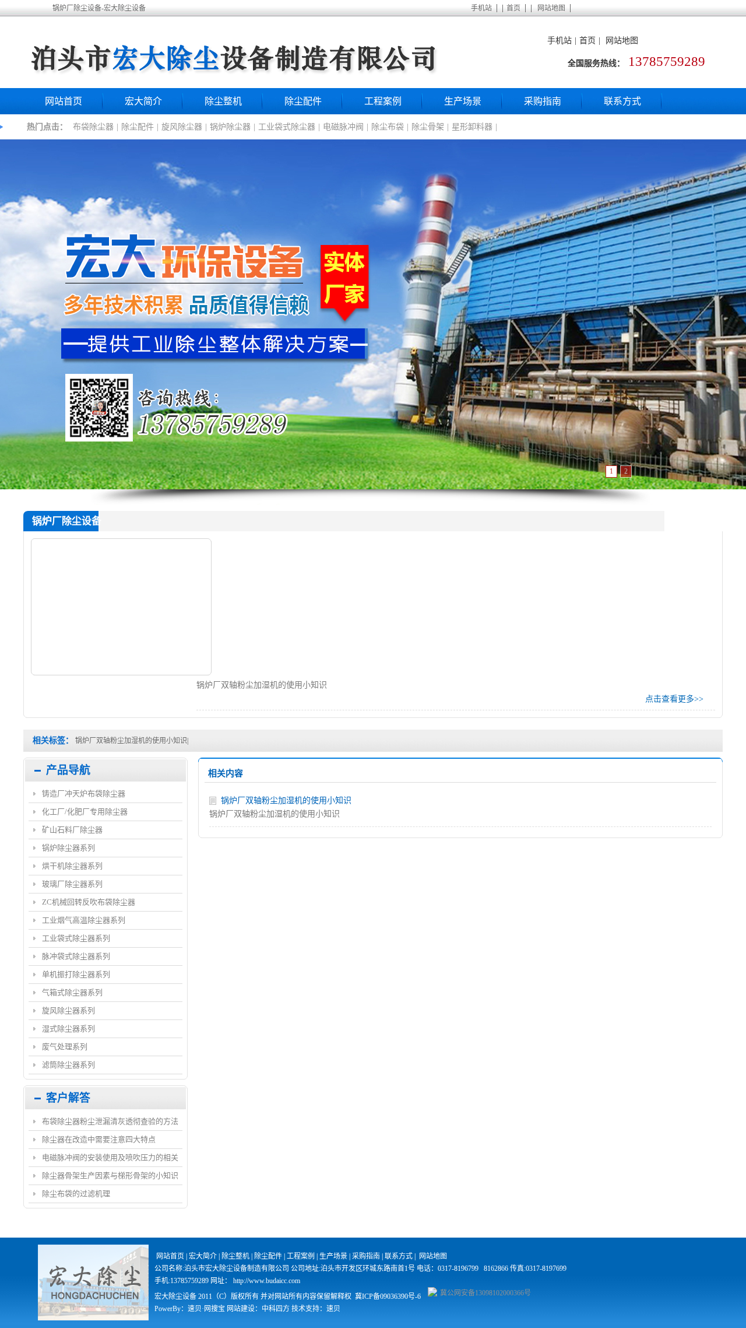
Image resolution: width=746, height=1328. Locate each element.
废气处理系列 (64, 1046)
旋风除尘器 (181, 126)
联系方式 (622, 101)
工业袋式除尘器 (286, 126)
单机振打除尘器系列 (76, 974)
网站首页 (63, 101)
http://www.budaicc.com (266, 1281)
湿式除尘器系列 (68, 1028)
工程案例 (383, 101)
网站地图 (551, 8)
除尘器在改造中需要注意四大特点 (99, 1139)
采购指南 (542, 101)
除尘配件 (303, 101)
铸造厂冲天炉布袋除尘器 (83, 793)
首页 (513, 8)
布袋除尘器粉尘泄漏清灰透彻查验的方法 (110, 1121)
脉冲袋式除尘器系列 (76, 956)
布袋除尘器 (93, 126)
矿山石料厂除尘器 (72, 829)
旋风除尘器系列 (68, 1010)
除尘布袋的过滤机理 (76, 1193)
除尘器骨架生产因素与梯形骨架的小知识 (110, 1175)
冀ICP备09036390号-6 (388, 1296)
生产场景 (462, 101)
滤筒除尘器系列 (68, 1064)
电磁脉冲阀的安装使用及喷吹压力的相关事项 (110, 1160)
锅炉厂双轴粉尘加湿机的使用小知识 (131, 741)
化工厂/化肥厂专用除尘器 (85, 811)
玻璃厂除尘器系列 (72, 884)
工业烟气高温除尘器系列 (83, 920)
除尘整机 (223, 101)
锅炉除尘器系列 (68, 847)
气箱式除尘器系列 (72, 992)
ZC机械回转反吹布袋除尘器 (88, 902)
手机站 (481, 8)
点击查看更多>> (674, 699)
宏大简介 (143, 101)
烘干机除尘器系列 (72, 865)
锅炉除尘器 (230, 126)
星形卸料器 (472, 126)
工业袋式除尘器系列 (76, 938)
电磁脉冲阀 (343, 126)
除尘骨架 (427, 126)
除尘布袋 (387, 126)
